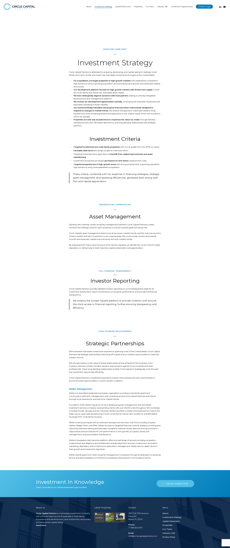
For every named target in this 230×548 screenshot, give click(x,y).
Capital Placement (171, 521)
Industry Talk (168, 533)
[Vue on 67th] (110, 517)
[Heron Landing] (99, 517)
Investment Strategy (171, 517)
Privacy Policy (168, 537)
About (165, 513)
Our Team (167, 529)
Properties (167, 525)
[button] (175, 483)
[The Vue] (120, 517)
